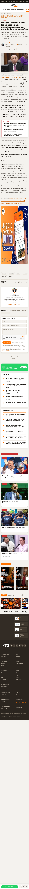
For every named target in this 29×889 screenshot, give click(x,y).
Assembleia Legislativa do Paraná (11, 77)
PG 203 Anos (20, 10)
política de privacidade (7, 350)
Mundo (2, 677)
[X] (15, 49)
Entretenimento (5, 684)
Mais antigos (14, 312)
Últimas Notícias (5, 654)
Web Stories (4, 708)
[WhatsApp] (9, 49)
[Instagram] (24, 282)
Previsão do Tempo (5, 692)
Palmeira (18, 658)
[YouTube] (20, 645)
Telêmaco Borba (19, 663)
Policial (2, 665)
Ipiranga (17, 672)
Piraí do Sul (18, 679)
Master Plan (18, 705)
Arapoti (17, 668)
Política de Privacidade (21, 697)
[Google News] (25, 645)
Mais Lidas (3, 656)
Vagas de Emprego (5, 699)
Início (3, 13)
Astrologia (3, 703)
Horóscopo (3, 694)
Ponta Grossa (11, 10)
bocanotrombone (19, 270)
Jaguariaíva (18, 665)
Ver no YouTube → (22, 595)
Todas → (26, 564)
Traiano (10, 276)
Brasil (2, 675)
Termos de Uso (19, 699)
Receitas (3, 701)
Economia (3, 668)
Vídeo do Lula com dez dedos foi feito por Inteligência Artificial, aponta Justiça (15, 125)
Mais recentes (5, 312)
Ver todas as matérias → (14, 304)
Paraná (18, 273)
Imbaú (17, 681)
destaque (11, 273)
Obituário (3, 697)
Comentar (8, 46)
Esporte (3, 672)
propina (4, 276)
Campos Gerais (19, 1)
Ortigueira (18, 675)
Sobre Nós (18, 692)
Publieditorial (4, 686)
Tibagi (17, 661)
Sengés (17, 670)
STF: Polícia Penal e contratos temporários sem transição (13, 134)
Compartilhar (10, 886)
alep (6, 270)
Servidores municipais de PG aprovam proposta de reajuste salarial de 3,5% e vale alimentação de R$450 (13, 201)
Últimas (3, 10)
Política (8, 13)
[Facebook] (12, 49)
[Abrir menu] (2, 5)
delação (4, 273)
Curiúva (17, 677)
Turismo (3, 681)
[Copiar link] (17, 49)
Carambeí (18, 656)
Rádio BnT (25, 1)
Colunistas (3, 679)
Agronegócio (4, 670)
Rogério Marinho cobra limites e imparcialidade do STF (13, 130)
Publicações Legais (5, 706)
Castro (17, 654)
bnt (11, 270)
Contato (18, 694)
